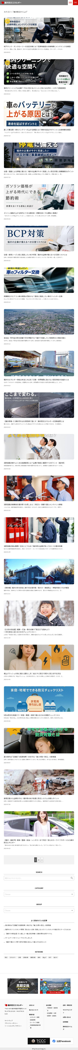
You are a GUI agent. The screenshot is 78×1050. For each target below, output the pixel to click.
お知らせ (31, 1005)
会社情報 (48, 1005)
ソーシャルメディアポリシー (13, 1026)
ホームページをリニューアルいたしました (18, 938)
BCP (50, 957)
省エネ (55, 957)
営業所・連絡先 (51, 1016)
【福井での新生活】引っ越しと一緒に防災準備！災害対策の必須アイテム (28, 934)
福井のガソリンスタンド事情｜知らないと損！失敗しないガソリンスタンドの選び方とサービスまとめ (38, 929)
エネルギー (13, 957)
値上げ (44, 957)
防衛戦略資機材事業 (35, 1026)
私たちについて (33, 1010)
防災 (6, 957)
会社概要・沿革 (51, 1013)
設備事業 (32, 1020)
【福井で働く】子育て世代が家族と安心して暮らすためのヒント (26, 942)
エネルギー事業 (34, 1017)
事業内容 (31, 1015)
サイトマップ (9, 1021)
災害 (19, 957)
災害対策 (25, 957)
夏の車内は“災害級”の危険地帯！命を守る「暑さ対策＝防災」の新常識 (28, 925)
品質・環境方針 (67, 1005)
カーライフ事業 (34, 1022)
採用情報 (65, 1022)
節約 (39, 957)
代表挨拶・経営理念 (52, 1009)
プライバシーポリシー (11, 1023)
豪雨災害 (32, 957)
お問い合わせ (67, 1017)
